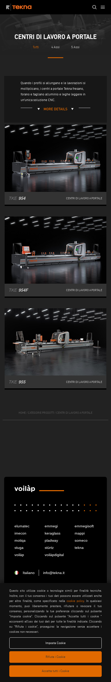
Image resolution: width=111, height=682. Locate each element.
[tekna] (24, 488)
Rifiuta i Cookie (55, 656)
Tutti (36, 47)
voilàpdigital (54, 555)
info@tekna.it (54, 573)
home (22, 412)
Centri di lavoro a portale (74, 412)
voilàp (19, 555)
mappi (80, 533)
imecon (20, 533)
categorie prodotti (41, 412)
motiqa (20, 540)
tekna (79, 548)
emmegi (51, 526)
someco (81, 540)
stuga (18, 548)
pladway (51, 540)
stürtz (49, 548)
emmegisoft (84, 526)
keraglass (52, 533)
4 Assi (55, 47)
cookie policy (75, 600)
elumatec (21, 526)
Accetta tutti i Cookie (55, 671)
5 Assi (75, 47)
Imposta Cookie (55, 643)
